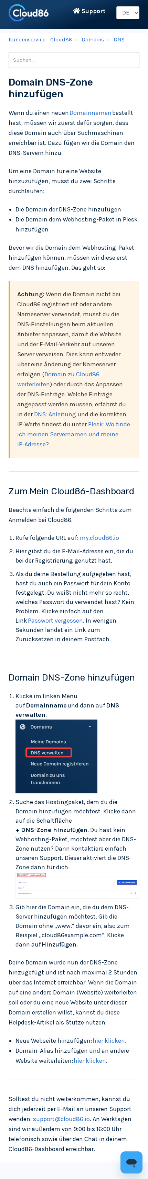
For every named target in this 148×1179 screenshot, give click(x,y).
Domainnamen (91, 113)
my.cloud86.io (99, 538)
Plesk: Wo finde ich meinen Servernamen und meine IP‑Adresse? (73, 434)
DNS (119, 39)
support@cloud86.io (61, 1119)
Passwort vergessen (55, 620)
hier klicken (90, 1060)
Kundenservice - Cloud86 (40, 39)
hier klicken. (109, 1040)
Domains (93, 39)
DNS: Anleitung (55, 414)
